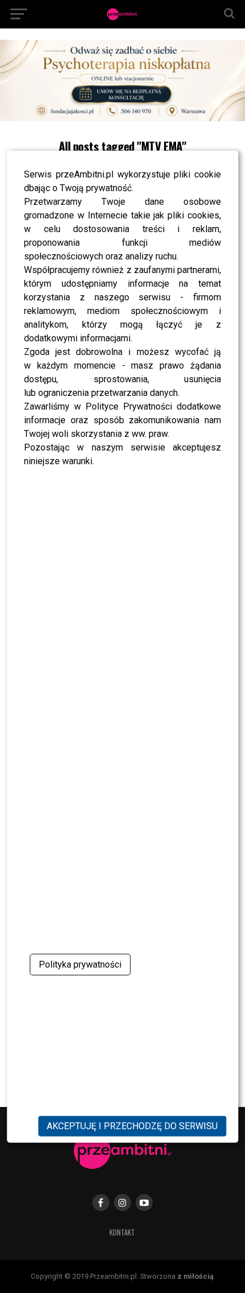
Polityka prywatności (80, 964)
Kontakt (122, 1232)
